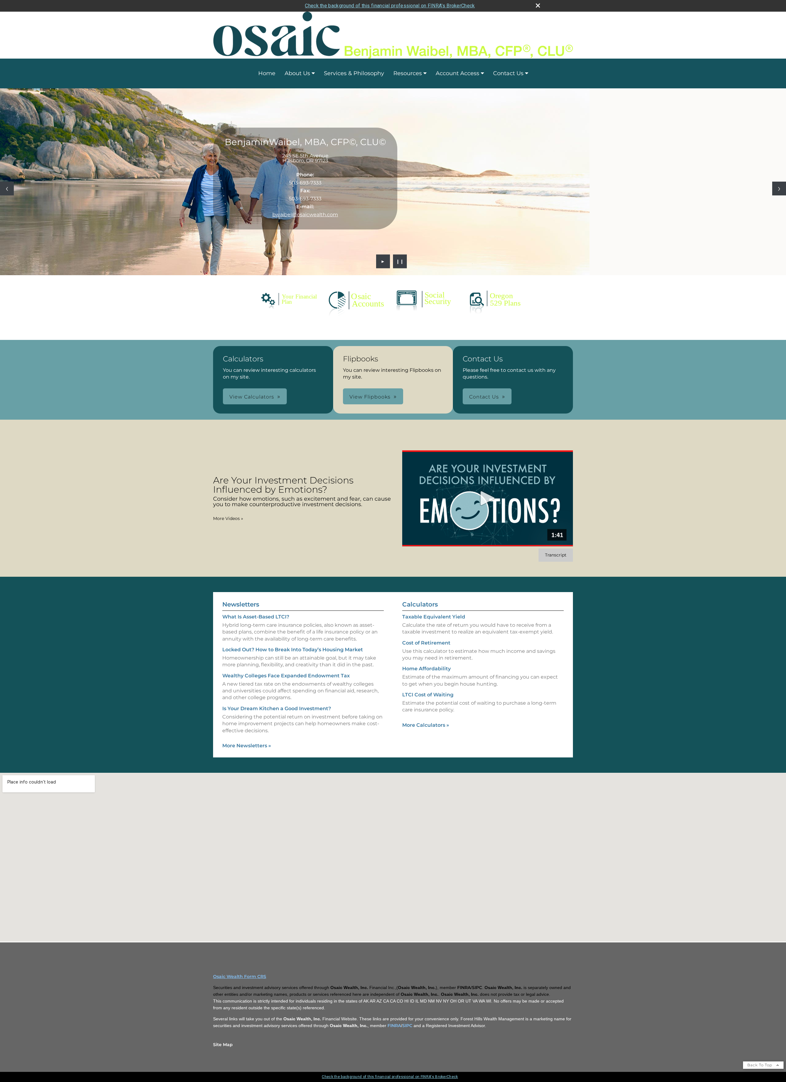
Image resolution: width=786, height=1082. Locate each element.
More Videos (228, 518)
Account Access (457, 73)
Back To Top (760, 1065)
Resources (407, 73)
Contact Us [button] (484, 397)
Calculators (420, 604)
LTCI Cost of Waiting (427, 695)
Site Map (223, 1044)
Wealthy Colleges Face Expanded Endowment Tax (286, 676)
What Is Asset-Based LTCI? (255, 617)
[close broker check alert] (537, 5)
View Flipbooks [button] (370, 397)
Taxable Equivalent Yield (433, 617)
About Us (297, 73)
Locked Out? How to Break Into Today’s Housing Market (292, 650)
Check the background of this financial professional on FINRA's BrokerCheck (390, 6)
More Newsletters (246, 746)
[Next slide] (779, 188)
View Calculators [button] (251, 397)
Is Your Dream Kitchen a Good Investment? (276, 708)
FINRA (394, 1025)
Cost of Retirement (426, 643)
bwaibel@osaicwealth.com (305, 215)
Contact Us (508, 73)
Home (266, 73)
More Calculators (425, 725)
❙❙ (400, 261)
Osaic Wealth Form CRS (239, 976)
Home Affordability (426, 669)
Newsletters (240, 604)
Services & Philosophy (354, 73)
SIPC (407, 1025)
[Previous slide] (7, 188)
